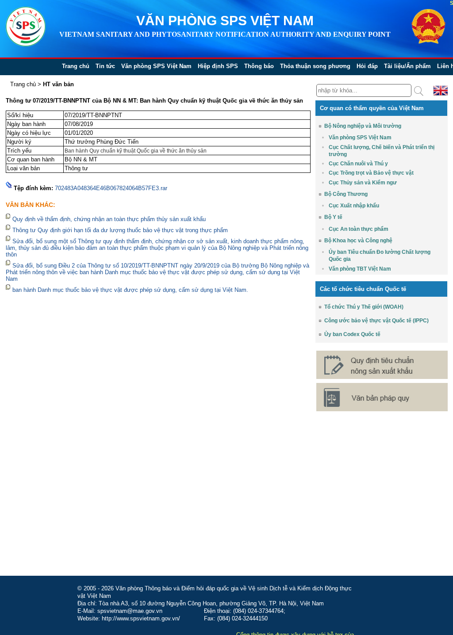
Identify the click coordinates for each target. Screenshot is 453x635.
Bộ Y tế (333, 217)
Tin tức (105, 66)
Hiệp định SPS (218, 66)
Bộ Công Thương (346, 194)
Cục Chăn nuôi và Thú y (358, 164)
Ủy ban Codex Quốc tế (352, 334)
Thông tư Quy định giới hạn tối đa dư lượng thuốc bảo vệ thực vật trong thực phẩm (120, 230)
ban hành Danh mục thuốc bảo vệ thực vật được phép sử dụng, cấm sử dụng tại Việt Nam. (130, 290)
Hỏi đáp (367, 66)
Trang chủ (75, 66)
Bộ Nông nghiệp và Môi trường (362, 126)
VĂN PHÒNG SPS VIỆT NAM (225, 20)
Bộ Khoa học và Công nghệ (358, 240)
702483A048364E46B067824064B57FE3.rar (111, 188)
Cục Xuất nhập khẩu (354, 206)
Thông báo (259, 66)
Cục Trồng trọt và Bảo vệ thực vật (371, 173)
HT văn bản (58, 84)
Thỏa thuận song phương (315, 66)
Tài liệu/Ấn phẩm (407, 66)
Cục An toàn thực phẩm (358, 229)
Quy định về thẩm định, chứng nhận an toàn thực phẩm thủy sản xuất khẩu (109, 219)
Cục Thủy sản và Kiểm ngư (363, 183)
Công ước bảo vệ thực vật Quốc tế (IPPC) (376, 321)
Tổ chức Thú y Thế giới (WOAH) (363, 307)
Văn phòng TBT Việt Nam (360, 269)
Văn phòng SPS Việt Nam (156, 66)
